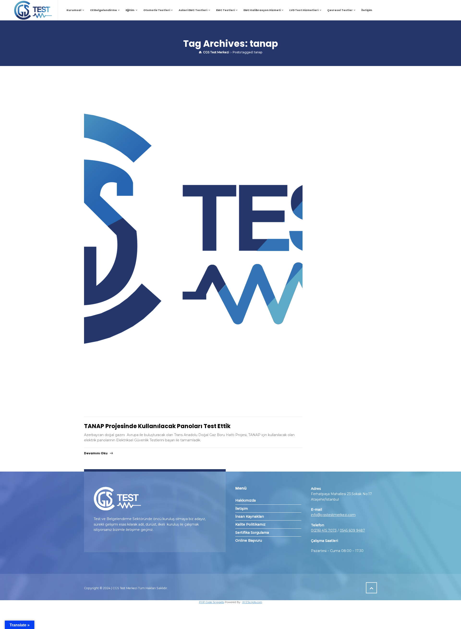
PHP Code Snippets (211, 602)
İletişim (241, 508)
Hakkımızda (245, 500)
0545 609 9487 (352, 530)
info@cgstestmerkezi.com (333, 515)
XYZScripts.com (252, 602)
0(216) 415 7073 (324, 530)
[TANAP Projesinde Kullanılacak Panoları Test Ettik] (193, 241)
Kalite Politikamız (250, 524)
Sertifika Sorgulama (252, 532)
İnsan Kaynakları (249, 516)
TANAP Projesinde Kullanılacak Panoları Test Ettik (157, 426)
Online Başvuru (248, 540)
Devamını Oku (96, 453)
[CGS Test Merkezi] (33, 10)
